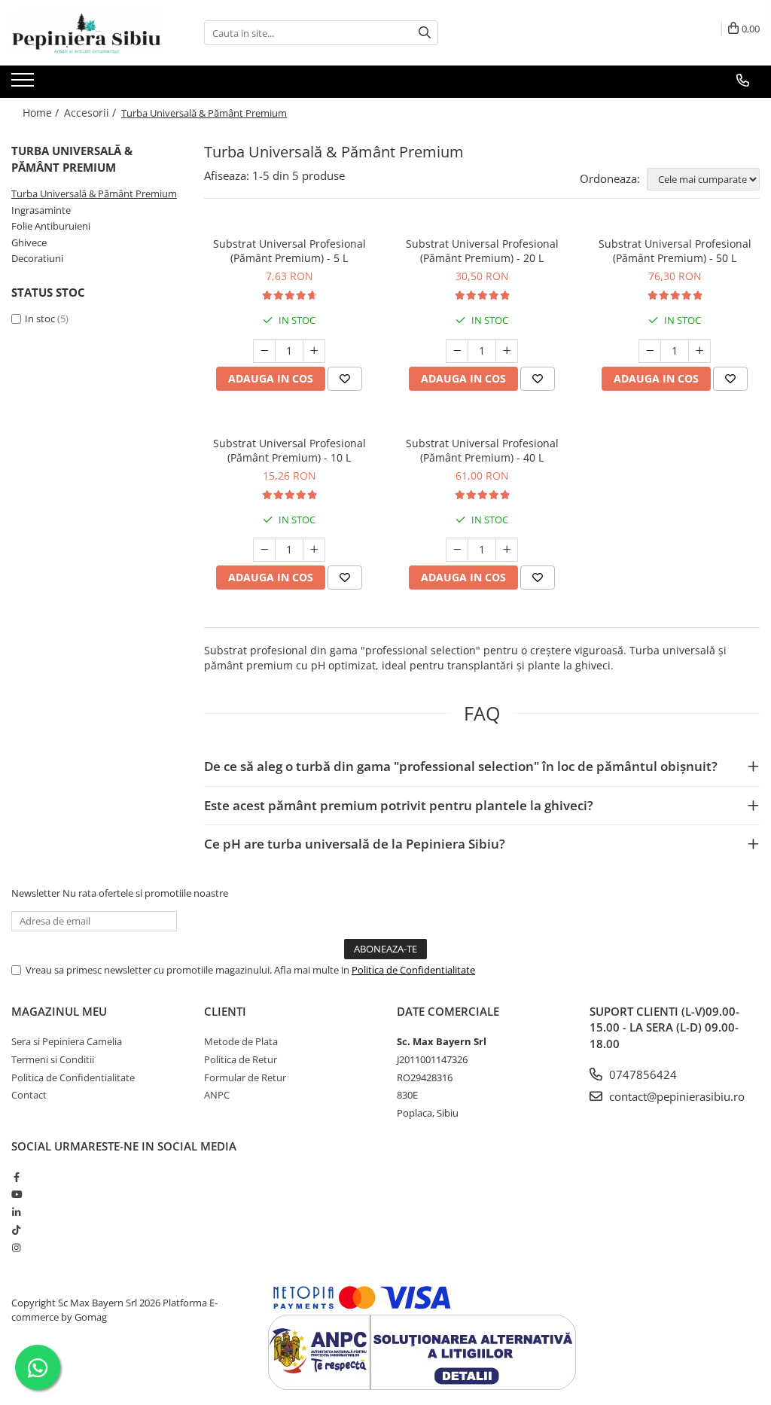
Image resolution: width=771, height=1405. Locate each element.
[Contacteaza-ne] (743, 81)
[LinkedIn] (16, 1212)
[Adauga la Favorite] (345, 379)
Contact (29, 1095)
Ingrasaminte (41, 210)
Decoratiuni (37, 258)
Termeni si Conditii (52, 1059)
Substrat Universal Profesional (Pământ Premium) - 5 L (289, 250)
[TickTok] (16, 1229)
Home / (42, 112)
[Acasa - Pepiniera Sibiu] (86, 32)
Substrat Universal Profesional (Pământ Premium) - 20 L (482, 250)
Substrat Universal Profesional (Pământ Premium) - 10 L (289, 450)
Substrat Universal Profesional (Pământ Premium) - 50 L (675, 250)
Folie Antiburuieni (50, 226)
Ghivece (29, 242)
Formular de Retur (245, 1077)
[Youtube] (16, 1194)
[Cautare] (424, 32)
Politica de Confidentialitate (413, 970)
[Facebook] (16, 1177)
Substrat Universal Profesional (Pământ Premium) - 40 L (482, 450)
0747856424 (641, 1074)
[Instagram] (16, 1247)
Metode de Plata (241, 1041)
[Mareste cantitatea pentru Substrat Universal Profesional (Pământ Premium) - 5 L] (314, 351)
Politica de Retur (240, 1059)
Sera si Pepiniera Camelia (66, 1041)
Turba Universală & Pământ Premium (94, 193)
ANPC (217, 1095)
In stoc (40, 318)
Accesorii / (91, 112)
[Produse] (24, 84)
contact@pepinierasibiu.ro (675, 1096)
